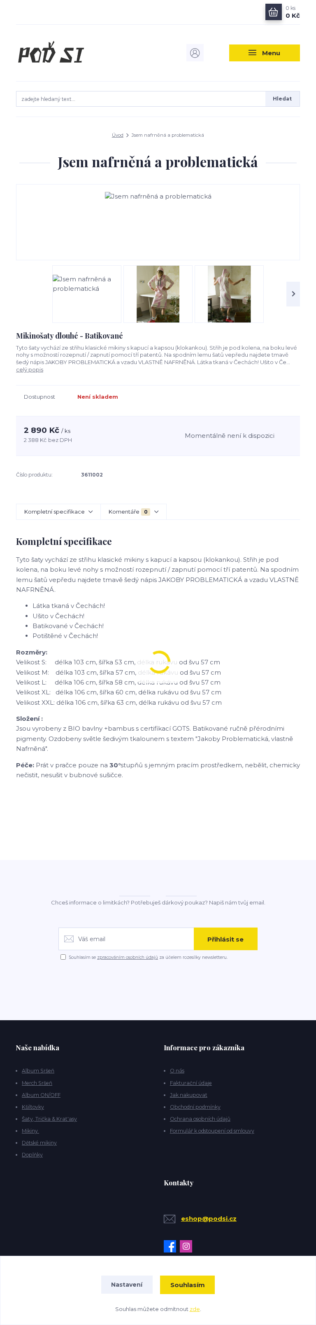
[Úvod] (58, 52)
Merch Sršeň (37, 1083)
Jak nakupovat (188, 1095)
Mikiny (30, 1131)
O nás (177, 1071)
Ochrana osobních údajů (200, 1119)
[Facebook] (172, 1246)
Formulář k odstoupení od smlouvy (212, 1131)
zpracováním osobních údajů (127, 957)
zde (195, 1309)
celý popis (29, 369)
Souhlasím (187, 1285)
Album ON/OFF (41, 1095)
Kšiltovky (33, 1107)
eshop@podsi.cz (209, 1218)
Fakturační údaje (191, 1083)
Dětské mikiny (39, 1143)
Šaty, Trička (37, 1119)
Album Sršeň (38, 1071)
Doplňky (32, 1155)
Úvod (117, 135)
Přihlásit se (225, 939)
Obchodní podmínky (195, 1107)
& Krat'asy (64, 1119)
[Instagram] (188, 1246)
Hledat (282, 99)
